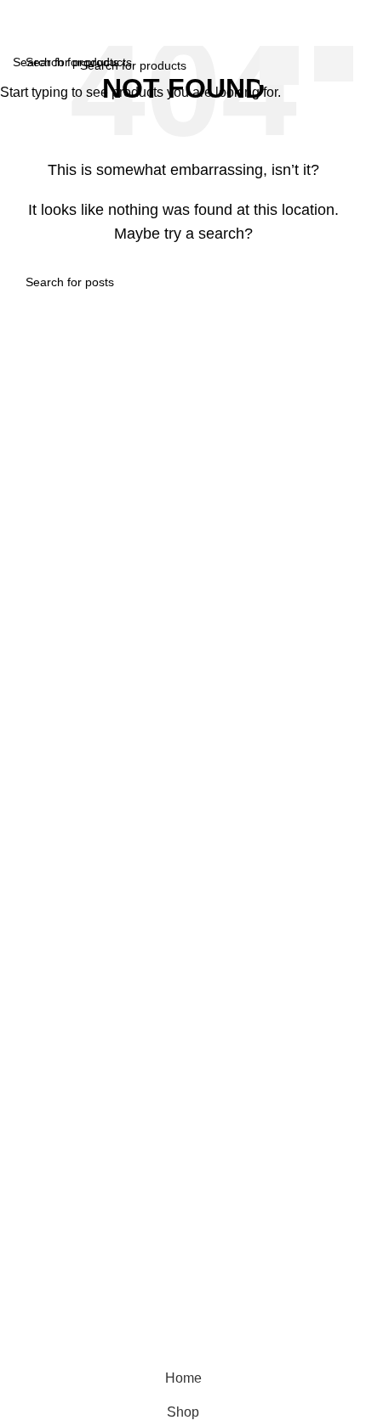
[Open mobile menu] (19, 29)
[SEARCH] (279, 65)
